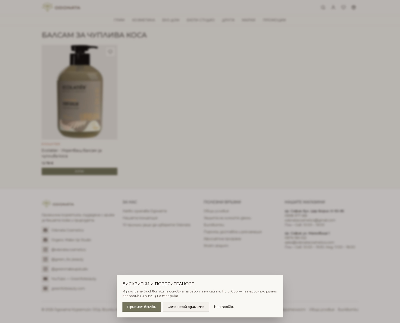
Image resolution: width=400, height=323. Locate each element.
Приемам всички (141, 307)
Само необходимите (186, 307)
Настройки (224, 307)
